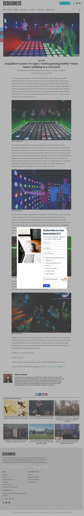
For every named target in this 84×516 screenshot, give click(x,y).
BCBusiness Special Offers (53, 263)
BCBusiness (49, 260)
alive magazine (50, 273)
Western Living (50, 271)
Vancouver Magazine (52, 268)
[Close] (66, 228)
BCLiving (48, 266)
